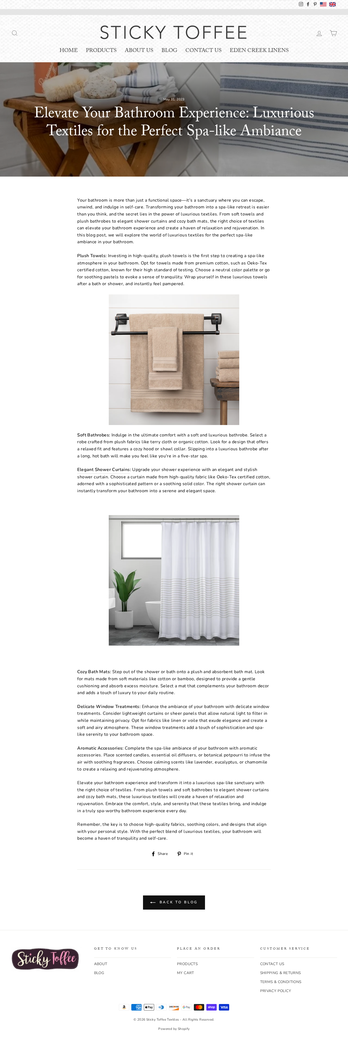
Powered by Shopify (173, 1029)
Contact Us (203, 51)
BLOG (99, 972)
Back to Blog (178, 902)
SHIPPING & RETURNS (280, 972)
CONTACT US (272, 963)
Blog (169, 51)
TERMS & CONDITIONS (281, 981)
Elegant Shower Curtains (103, 470)
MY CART (185, 972)
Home (69, 51)
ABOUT (100, 963)
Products (101, 51)
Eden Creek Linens (259, 51)
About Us (139, 51)
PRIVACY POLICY (275, 990)
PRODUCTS (187, 963)
